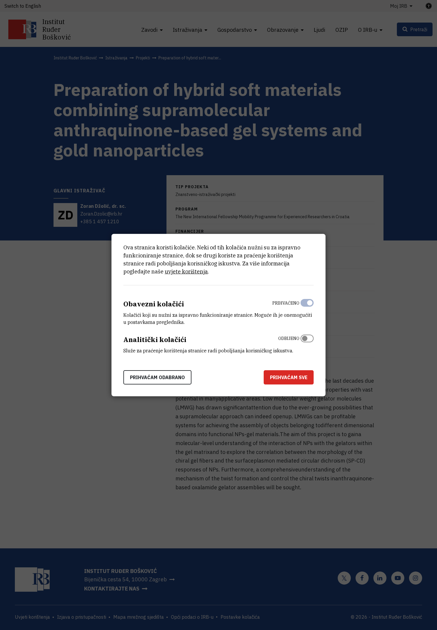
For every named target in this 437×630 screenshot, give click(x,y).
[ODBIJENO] (307, 343)
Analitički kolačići (154, 339)
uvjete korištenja (186, 271)
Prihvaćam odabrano (157, 377)
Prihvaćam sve (288, 377)
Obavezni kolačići (153, 304)
